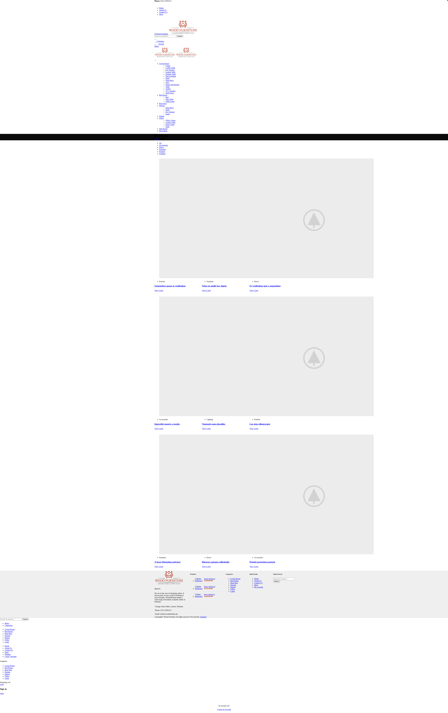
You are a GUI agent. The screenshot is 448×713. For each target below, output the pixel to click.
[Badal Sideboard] (198, 580)
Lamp (232, 591)
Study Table (170, 125)
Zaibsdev (203, 617)
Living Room (235, 579)
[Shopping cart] (155, 60)
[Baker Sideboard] (198, 588)
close (2, 684)
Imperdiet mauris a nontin (167, 424)
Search (179, 36)
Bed (167, 97)
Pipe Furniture (171, 76)
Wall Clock (170, 93)
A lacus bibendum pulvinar (167, 562)
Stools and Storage (172, 85)
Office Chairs (170, 120)
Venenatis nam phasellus (213, 424)
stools (168, 114)
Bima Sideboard (209, 594)
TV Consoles (170, 91)
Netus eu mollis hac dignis (214, 286)
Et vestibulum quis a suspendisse (265, 286)
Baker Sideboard (209, 587)
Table (168, 87)
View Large (158, 290)
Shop (256, 585)
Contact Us (258, 583)
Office (232, 589)
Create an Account (224, 709)
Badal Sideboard (209, 579)
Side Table (169, 99)
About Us (257, 581)
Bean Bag (234, 583)
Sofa (167, 83)
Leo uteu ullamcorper (260, 424)
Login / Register (11, 657)
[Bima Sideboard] (198, 595)
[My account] (155, 39)
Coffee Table (170, 68)
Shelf (167, 78)
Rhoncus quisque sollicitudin (215, 562)
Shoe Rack (170, 80)
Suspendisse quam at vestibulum (170, 286)
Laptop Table (170, 72)
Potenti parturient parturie (262, 562)
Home (156, 139)
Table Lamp (170, 101)
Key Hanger (170, 70)
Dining (233, 587)
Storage (233, 585)
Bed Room (234, 581)
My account (258, 587)
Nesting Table (171, 74)
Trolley (168, 89)
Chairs (168, 66)
